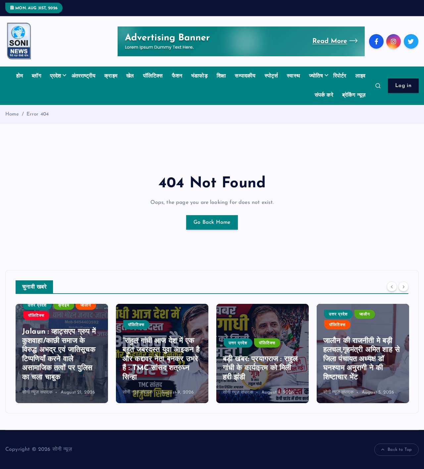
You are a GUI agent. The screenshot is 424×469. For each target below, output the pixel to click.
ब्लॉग (36, 76)
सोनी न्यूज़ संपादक (37, 392)
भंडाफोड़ (199, 76)
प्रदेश (55, 76)
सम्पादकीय (245, 76)
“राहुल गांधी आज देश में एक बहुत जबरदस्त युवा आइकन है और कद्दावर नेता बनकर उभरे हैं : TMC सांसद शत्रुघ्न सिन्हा (161, 359)
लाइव (360, 76)
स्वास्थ (293, 76)
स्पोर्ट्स (271, 76)
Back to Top (400, 449)
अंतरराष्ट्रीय (83, 76)
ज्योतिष (316, 76)
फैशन (177, 76)
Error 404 (37, 114)
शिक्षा (221, 76)
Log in (403, 85)
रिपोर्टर (339, 76)
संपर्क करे (324, 95)
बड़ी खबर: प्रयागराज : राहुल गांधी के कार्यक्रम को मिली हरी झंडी (260, 368)
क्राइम (110, 76)
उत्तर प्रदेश (37, 305)
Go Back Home (212, 222)
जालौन (85, 305)
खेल (130, 76)
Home (12, 114)
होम (19, 76)
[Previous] (392, 286)
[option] (62, 353)
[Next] (403, 286)
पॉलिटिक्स (153, 76)
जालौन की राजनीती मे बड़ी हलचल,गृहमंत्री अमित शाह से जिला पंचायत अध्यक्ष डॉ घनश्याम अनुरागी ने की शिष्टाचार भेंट (361, 359)
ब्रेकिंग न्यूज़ (353, 95)
